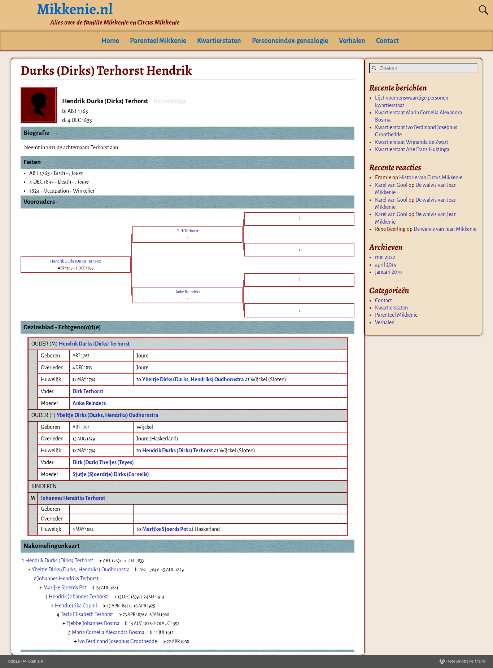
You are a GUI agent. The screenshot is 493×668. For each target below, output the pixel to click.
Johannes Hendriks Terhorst (73, 498)
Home (110, 40)
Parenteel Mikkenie (158, 40)
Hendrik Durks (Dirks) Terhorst (94, 344)
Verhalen (352, 40)
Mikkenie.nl (33, 661)
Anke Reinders (89, 403)
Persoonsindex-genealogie (290, 40)
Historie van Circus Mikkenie (430, 177)
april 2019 (386, 265)
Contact (387, 40)
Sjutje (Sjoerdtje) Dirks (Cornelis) (111, 474)
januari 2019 (388, 272)
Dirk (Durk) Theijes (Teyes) (103, 462)
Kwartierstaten (219, 40)
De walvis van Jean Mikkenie (445, 229)
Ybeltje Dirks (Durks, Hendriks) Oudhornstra (107, 415)
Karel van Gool (391, 185)
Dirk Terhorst (88, 391)
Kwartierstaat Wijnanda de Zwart (411, 142)
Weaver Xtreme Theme (466, 661)
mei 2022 (385, 257)
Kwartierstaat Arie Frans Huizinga (412, 149)
